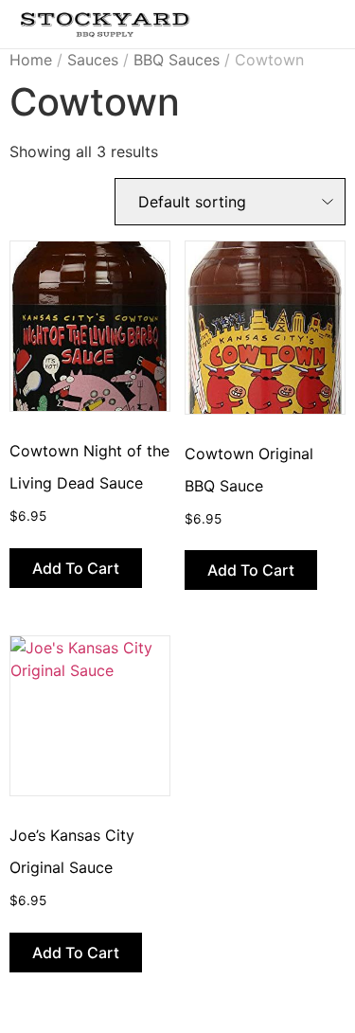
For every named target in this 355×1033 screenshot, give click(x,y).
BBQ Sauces (176, 59)
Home (30, 59)
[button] (293, 20)
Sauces (92, 59)
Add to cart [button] (75, 568)
